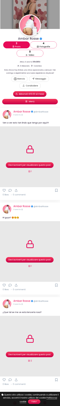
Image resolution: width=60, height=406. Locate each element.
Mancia (21, 78)
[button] (30, 86)
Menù (31, 101)
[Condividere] (16, 190)
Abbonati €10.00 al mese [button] (31, 93)
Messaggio (40, 78)
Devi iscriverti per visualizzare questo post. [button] (29, 165)
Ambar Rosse (22, 111)
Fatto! (34, 401)
